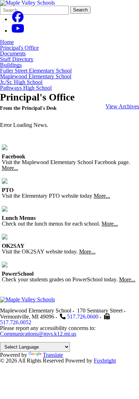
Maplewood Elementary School (35, 76)
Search (80, 10)
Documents (13, 53)
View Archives (122, 106)
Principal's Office (19, 48)
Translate (53, 355)
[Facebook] (18, 19)
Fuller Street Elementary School (36, 71)
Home (7, 42)
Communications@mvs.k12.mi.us (38, 334)
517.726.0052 (15, 322)
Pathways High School (26, 88)
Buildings (11, 65)
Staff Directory (17, 59)
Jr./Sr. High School (21, 82)
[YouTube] (18, 31)
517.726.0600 (82, 317)
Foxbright (105, 361)
